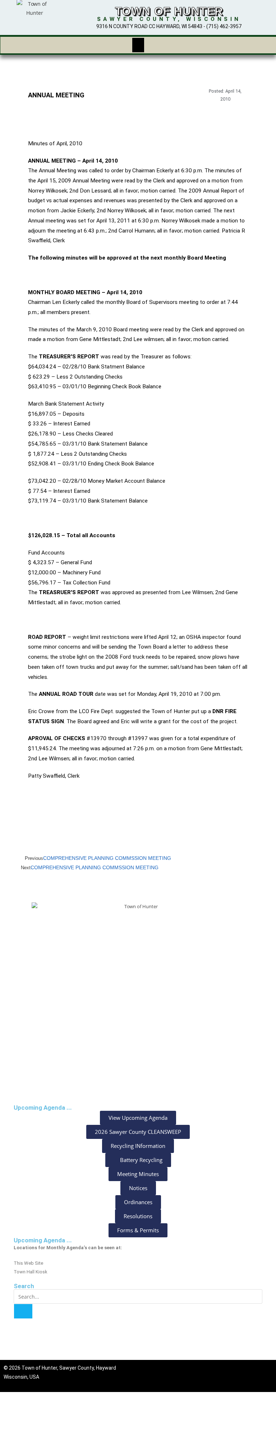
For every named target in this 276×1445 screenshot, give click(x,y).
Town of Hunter (169, 11)
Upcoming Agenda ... (43, 1240)
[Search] (23, 1311)
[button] (138, 45)
